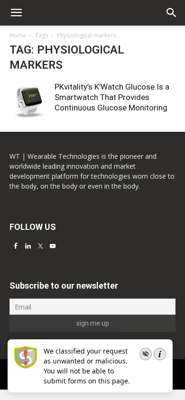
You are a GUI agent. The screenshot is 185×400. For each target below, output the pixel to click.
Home (17, 35)
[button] (171, 13)
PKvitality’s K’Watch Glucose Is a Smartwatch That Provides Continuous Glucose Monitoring (112, 97)
